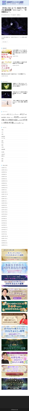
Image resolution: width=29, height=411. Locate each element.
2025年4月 (3, 183)
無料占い (19, 15)
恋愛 (2, 141)
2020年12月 (3, 236)
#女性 (16, 117)
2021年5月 (3, 225)
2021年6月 (3, 223)
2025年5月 (3, 181)
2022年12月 (3, 203)
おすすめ (16, 123)
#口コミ (12, 117)
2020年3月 (3, 242)
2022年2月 (3, 205)
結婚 (22, 123)
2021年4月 (3, 227)
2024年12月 (3, 192)
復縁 (2, 145)
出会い (2, 142)
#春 (18, 120)
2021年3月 (3, 229)
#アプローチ (4, 114)
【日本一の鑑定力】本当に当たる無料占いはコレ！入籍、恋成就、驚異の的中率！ (20, 102)
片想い (2, 147)
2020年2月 (3, 245)
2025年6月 (3, 178)
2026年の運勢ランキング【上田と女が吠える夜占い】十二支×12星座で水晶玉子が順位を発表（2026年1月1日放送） (20, 52)
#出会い (9, 117)
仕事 (2, 134)
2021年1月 (3, 234)
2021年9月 (3, 216)
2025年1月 (3, 189)
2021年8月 (3, 218)
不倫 (2, 129)
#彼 (22, 117)
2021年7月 (3, 220)
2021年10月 (3, 214)
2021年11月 (3, 212)
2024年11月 (3, 194)
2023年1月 (3, 200)
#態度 (10, 120)
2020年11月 (3, 238)
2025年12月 (3, 170)
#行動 (11, 122)
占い (20, 123)
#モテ (22, 114)
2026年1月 (3, 167)
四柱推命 (3, 136)
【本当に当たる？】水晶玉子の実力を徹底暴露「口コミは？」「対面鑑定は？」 (14, 10)
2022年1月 (3, 207)
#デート (18, 114)
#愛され (4, 120)
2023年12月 (3, 198)
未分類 (2, 152)
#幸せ (20, 117)
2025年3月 (3, 185)
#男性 (6, 122)
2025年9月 (3, 172)
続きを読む (5, 41)
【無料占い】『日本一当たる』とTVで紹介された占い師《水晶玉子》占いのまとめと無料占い (20, 85)
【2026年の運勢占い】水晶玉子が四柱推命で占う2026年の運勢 (20, 62)
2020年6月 (3, 240)
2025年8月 (3, 174)
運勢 (2, 161)
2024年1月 (3, 196)
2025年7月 (3, 176)
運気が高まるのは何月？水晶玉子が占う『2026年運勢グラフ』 (13, 74)
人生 (2, 132)
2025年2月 (3, 187)
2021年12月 (3, 209)
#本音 (20, 120)
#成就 (15, 120)
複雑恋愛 (3, 149)
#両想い (5, 117)
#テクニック (11, 114)
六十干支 (3, 138)
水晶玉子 (14, 15)
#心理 (24, 117)
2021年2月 (3, 231)
